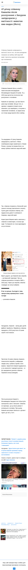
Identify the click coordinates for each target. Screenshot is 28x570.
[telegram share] (8, 488)
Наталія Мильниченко (7, 494)
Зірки (2, 6)
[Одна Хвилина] (16, 2)
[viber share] (10, 488)
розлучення (13, 524)
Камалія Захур (18, 523)
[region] (14, 37)
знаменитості (10, 523)
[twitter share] (2, 488)
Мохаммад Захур (5, 524)
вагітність (3, 523)
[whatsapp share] (5, 488)
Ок (14, 568)
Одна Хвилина (10, 460)
